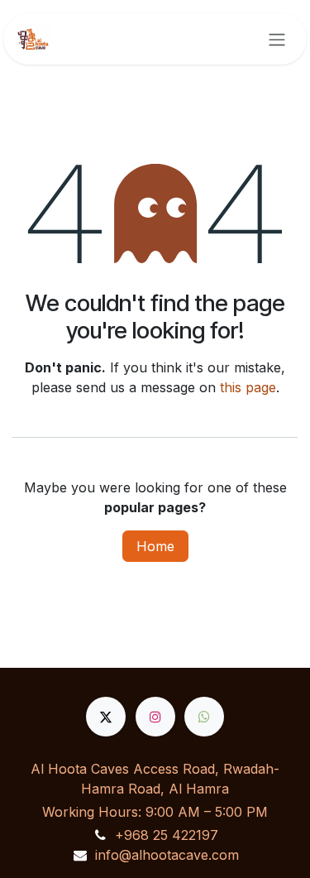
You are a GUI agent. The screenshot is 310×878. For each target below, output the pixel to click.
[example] (204, 716)
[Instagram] (155, 716)
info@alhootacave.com (167, 855)
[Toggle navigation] (276, 39)
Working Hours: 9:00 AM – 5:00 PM (155, 812)
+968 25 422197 (166, 835)
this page (248, 387)
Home (155, 546)
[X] (106, 716)
